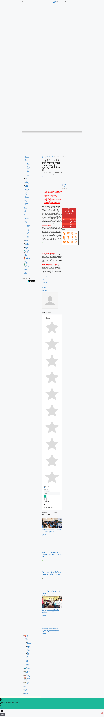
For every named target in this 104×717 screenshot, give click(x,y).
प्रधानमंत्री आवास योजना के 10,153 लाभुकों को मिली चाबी (50, 630)
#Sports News (45, 287)
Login (46, 487)
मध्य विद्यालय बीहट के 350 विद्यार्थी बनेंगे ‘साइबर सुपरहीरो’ (51, 531)
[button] (57, 1)
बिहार (26, 161)
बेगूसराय (28, 166)
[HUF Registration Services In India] (70, 184)
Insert (2, 714)
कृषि (24, 207)
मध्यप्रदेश (26, 185)
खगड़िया (28, 171)
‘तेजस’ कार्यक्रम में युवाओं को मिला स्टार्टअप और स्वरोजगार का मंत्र (51, 573)
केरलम (25, 210)
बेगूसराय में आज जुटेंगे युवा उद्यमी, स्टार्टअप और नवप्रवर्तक (51, 592)
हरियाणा (26, 182)
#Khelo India (44, 282)
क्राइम (25, 159)
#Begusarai (44, 276)
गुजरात (25, 211)
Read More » (44, 534)
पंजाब (26, 181)
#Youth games (45, 290)
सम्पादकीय (25, 208)
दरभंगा (28, 168)
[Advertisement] (52, 147)
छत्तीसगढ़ (25, 212)
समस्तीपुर (28, 167)
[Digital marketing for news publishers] (70, 186)
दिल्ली (26, 178)
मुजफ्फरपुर (28, 164)
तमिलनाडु (25, 214)
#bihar (43, 279)
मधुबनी (28, 170)
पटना (27, 163)
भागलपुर (28, 174)
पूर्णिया (28, 177)
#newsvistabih (45, 285)
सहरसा (28, 175)
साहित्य (25, 200)
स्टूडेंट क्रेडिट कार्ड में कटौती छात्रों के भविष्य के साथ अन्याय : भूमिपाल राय (52, 554)
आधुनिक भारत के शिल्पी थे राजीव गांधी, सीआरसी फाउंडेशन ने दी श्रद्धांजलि (51, 611)
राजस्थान (26, 186)
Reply (2, 708)
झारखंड (26, 179)
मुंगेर (27, 172)
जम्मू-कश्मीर (27, 183)
